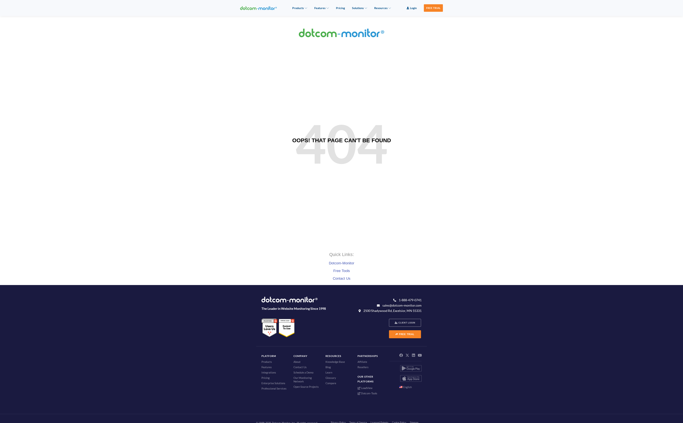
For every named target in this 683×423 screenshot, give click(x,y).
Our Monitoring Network (302, 379)
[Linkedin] (413, 355)
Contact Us (341, 278)
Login (413, 8)
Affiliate (362, 361)
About (297, 361)
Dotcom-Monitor (341, 263)
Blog (328, 367)
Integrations (268, 372)
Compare (330, 383)
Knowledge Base (335, 361)
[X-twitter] (407, 355)
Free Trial (433, 7)
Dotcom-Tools (368, 393)
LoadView (366, 388)
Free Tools (341, 271)
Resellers (363, 367)
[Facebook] (401, 355)
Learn (328, 372)
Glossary (330, 377)
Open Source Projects (306, 386)
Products (298, 8)
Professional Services (274, 388)
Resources (381, 8)
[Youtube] (420, 355)
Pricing (340, 8)
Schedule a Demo (303, 372)
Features (319, 8)
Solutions (358, 8)
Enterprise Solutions (273, 383)
